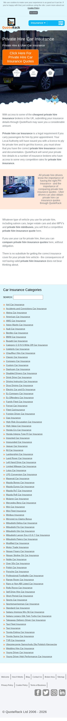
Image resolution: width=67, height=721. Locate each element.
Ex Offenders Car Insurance (20, 397)
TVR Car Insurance (15, 640)
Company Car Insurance (18, 361)
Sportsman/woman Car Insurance (22, 604)
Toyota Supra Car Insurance (20, 636)
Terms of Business (38, 685)
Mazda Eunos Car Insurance (20, 486)
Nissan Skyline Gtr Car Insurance (22, 555)
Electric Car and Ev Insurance (20, 389)
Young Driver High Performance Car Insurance (29, 656)
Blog (28, 677)
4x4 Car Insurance (15, 304)
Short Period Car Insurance (19, 596)
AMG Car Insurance (16, 320)
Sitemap (60, 677)
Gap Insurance (13, 418)
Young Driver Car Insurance (20, 652)
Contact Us (37, 677)
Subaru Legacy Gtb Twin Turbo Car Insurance (28, 616)
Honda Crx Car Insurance (18, 430)
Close (33, 13)
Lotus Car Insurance (16, 470)
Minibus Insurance (15, 515)
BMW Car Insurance (16, 337)
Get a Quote (33, 714)
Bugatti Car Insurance (17, 341)
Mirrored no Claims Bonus (19, 519)
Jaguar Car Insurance (17, 446)
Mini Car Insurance (15, 507)
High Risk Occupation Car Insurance (24, 422)
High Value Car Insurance (18, 426)
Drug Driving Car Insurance (19, 385)
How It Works (17, 677)
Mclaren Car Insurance (17, 498)
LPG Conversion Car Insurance (21, 474)
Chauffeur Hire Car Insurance (20, 353)
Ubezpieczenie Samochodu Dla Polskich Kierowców (31, 644)
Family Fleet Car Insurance (19, 401)
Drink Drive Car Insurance (19, 377)
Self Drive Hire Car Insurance (20, 591)
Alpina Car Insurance (16, 312)
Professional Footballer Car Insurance (24, 575)
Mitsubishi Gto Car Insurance (20, 531)
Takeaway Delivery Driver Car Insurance (26, 620)
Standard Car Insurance (18, 608)
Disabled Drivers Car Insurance (21, 373)
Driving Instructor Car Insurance (22, 381)
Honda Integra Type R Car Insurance (24, 434)
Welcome (5, 677)
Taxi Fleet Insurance (16, 624)
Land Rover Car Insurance (19, 458)
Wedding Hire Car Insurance (20, 648)
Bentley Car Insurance (17, 333)
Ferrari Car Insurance (16, 405)
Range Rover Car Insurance (20, 579)
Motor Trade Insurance (17, 547)
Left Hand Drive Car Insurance (21, 462)
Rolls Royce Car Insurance (19, 587)
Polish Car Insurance (16, 567)
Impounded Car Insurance (19, 442)
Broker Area (50, 677)
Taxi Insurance (13, 628)
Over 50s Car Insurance (18, 563)
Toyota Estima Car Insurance (20, 632)
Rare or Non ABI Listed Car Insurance (24, 583)
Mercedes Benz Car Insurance (21, 502)
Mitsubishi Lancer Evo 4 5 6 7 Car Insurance (28, 535)
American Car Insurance (18, 316)
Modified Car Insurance (17, 543)
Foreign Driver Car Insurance (20, 413)
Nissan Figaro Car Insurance (20, 551)
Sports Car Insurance (16, 600)
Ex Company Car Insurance (19, 393)
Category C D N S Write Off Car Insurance (27, 345)
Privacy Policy (7, 685)
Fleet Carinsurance (15, 409)
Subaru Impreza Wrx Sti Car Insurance (25, 612)
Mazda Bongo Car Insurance (20, 482)
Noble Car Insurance (16, 559)
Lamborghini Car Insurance (19, 454)
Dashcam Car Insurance (18, 369)
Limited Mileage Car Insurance (21, 466)
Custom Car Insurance (17, 365)
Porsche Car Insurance (17, 571)
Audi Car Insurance (15, 329)
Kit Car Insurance (14, 450)
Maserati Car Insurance (17, 478)
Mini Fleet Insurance (16, 511)
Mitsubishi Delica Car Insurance (21, 523)
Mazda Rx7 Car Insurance (19, 490)
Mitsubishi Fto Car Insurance (20, 527)
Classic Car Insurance (17, 357)
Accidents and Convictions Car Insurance (26, 308)
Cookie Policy (33, 8)
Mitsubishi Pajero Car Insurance (22, 539)
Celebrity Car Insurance (17, 349)
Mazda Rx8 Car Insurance (19, 494)
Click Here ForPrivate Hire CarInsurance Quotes (20, 57)
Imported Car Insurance (18, 438)
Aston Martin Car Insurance (19, 324)
